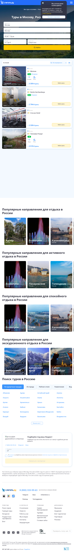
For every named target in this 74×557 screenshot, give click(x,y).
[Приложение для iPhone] (4, 496)
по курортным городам (13, 387)
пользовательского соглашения (58, 542)
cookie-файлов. (46, 13)
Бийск (59, 412)
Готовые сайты (42, 520)
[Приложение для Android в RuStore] (13, 496)
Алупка (59, 393)
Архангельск (24, 402)
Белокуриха (24, 412)
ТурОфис (40, 513)
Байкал (22, 407)
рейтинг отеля (44, 387)
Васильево (41, 416)
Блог (3, 521)
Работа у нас (24, 514)
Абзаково (6, 393)
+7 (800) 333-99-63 (10, 445)
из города (30, 387)
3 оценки (34, 95)
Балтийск (60, 407)
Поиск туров (6, 508)
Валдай (5, 416)
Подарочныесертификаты (6, 517)
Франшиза (58, 508)
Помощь (25, 499)
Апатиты (60, 398)
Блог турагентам (60, 514)
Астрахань (60, 402)
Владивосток (61, 416)
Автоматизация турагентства (42, 516)
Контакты (23, 520)
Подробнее (27, 549)
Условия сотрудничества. (39, 543)
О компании (24, 508)
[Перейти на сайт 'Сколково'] (43, 532)
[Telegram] (4, 532)
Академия (57, 511)
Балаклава (41, 407)
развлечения (59, 387)
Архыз (39, 402)
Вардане (23, 416)
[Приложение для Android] (8, 496)
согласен (11, 455)
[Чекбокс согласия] (6, 456)
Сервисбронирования (42, 509)
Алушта (5, 398)
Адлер (22, 393)
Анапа (39, 398)
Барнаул (6, 412)
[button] (37, 24)
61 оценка (34, 74)
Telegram (21, 445)
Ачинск (5, 407)
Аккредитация (24, 522)
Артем (5, 402)
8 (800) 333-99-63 (28, 490)
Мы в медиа (24, 517)
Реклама (57, 520)
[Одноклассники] (13, 532)
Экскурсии (5, 514)
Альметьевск (25, 398)
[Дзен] (18, 532)
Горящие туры (7, 511)
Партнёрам (58, 517)
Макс (27, 445)
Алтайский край (43, 393)
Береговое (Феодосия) (45, 412)
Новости (23, 511)
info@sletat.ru (45, 495)
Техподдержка (37, 499)
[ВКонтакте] (8, 532)
